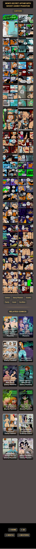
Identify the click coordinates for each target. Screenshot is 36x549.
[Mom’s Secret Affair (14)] (25, 165)
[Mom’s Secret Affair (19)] (10, 236)
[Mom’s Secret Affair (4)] (25, 49)
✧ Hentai (10, 535)
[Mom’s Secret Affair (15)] (10, 189)
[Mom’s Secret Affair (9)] (10, 119)
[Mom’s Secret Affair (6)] (25, 72)
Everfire (28, 297)
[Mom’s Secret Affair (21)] (10, 259)
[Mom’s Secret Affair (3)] (10, 49)
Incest (14, 302)
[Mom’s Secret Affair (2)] (25, 25)
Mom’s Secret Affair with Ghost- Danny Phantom (18, 4)
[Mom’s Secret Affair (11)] (10, 142)
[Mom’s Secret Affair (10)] (25, 119)
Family (7, 302)
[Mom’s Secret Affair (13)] (10, 165)
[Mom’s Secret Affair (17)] (10, 212)
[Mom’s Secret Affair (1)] (10, 25)
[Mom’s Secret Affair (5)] (10, 72)
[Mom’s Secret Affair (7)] (10, 95)
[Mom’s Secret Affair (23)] (10, 282)
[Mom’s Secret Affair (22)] (25, 259)
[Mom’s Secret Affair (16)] (25, 189)
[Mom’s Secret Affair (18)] (25, 212)
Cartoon (18, 11)
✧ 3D (23, 530)
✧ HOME (12, 530)
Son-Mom (22, 302)
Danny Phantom (18, 297)
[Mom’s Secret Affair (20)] (25, 236)
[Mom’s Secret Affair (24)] (25, 282)
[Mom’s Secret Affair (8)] (25, 95)
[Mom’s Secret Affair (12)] (25, 142)
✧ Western (23, 535)
